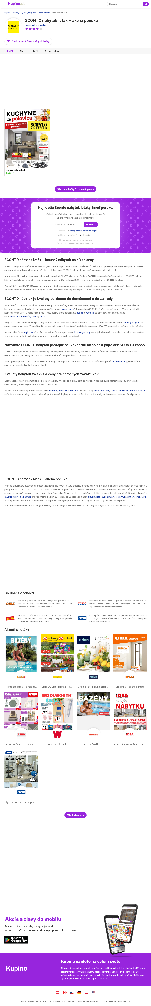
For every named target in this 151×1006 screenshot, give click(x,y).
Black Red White (137, 390)
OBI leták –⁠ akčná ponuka (130, 662)
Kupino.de (79, 993)
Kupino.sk (28, 332)
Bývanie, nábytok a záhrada (36, 25)
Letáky (11, 51)
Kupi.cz (72, 993)
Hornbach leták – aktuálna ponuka (21, 662)
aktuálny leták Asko (136, 497)
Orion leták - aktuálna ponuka (93, 662)
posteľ (80, 312)
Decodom (104, 390)
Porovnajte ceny (82, 332)
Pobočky (35, 51)
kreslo (42, 316)
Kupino (7, 13)
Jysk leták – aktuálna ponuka (21, 777)
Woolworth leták (57, 720)
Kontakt (71, 1001)
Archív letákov (52, 51)
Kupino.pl (86, 993)
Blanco (125, 390)
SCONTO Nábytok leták (27, 142)
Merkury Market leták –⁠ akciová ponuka (57, 662)
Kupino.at (57, 993)
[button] (26, 28)
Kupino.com (93, 993)
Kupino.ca (65, 993)
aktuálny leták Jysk (97, 497)
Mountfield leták (93, 720)
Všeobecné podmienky (88, 1001)
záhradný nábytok (130, 322)
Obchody (15, 13)
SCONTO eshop (119, 361)
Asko (96, 390)
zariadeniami (67, 309)
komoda (89, 312)
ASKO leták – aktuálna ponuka (21, 720)
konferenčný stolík (28, 316)
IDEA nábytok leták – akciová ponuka (130, 720)
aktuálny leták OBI (116, 497)
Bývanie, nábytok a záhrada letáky (35, 13)
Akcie (22, 51)
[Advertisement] (75, 80)
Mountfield (115, 390)
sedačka (14, 316)
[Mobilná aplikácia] (16, 940)
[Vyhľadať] (146, 4)
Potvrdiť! (90, 224)
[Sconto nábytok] (13, 27)
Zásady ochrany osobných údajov (83, 231)
